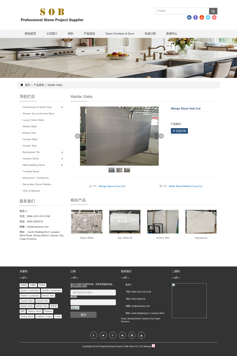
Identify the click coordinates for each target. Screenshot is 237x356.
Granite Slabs (30, 139)
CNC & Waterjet (31, 190)
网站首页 (30, 33)
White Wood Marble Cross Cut (185, 186)
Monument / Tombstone (36, 177)
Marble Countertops (30, 295)
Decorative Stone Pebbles (37, 184)
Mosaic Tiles (48, 295)
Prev (77, 136)
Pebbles (48, 311)
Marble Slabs (54, 84)
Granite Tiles (30, 145)
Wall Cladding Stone (34, 165)
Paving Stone (27, 316)
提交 (83, 314)
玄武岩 (54, 306)
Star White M (125, 237)
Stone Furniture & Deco (119, 33)
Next (161, 136)
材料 (70, 33)
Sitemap (147, 346)
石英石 (42, 285)
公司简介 (51, 33)
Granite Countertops (51, 290)
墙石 (23, 311)
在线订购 (150, 33)
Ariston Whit (163, 237)
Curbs (58, 316)
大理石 (33, 285)
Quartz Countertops (30, 290)
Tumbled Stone (31, 171)
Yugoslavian (201, 237)
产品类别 (89, 33)
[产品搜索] (213, 11)
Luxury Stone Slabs (33, 120)
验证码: (73, 297)
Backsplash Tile (31, 152)
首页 (27, 84)
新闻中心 (171, 33)
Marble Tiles (29, 132)
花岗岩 (24, 285)
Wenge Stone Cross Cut (112, 186)
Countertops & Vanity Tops (37, 107)
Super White (87, 237)
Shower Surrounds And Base (38, 113)
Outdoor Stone (31, 158)
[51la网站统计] (153, 346)
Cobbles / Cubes (44, 316)
